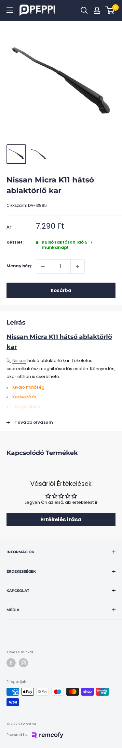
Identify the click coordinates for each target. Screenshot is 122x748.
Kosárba (61, 290)
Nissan (19, 360)
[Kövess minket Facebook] (11, 662)
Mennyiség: (19, 266)
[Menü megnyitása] (10, 10)
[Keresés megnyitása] (84, 10)
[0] (110, 10)
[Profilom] (97, 10)
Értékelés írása (61, 519)
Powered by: (17, 734)
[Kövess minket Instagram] (23, 662)
